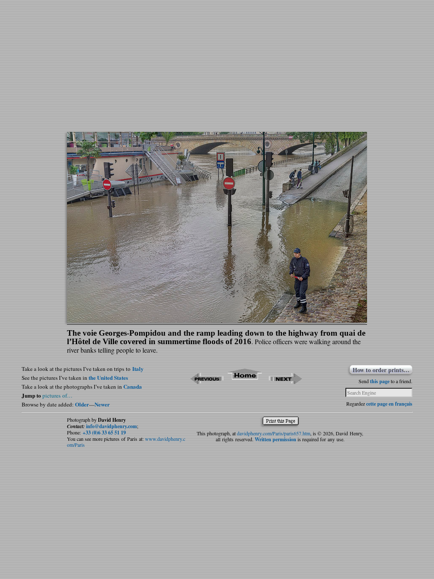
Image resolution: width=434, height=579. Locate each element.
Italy (138, 369)
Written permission (275, 439)
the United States (108, 377)
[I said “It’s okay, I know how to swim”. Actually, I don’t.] (217, 319)
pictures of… (57, 395)
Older (82, 404)
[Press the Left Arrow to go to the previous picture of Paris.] (206, 381)
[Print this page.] (283, 423)
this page (379, 381)
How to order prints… (381, 369)
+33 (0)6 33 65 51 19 (104, 432)
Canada (132, 386)
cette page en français (389, 403)
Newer (102, 404)
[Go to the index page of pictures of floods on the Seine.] (245, 381)
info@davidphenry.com (111, 426)
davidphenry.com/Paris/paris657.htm (273, 433)
